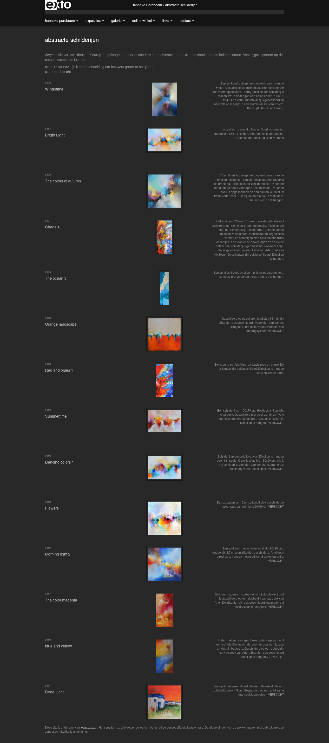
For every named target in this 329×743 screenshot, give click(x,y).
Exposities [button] (94, 20)
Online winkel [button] (142, 20)
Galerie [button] (117, 20)
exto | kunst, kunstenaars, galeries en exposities (58, 5)
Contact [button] (186, 20)
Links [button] (166, 20)
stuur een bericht (58, 71)
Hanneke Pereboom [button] (60, 20)
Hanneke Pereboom (147, 4)
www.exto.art (89, 727)
